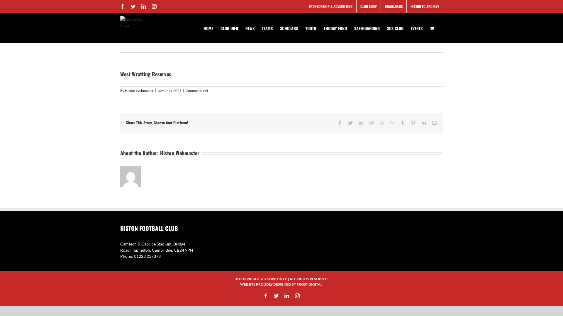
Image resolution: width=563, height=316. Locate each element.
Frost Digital (309, 284)
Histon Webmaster (139, 90)
